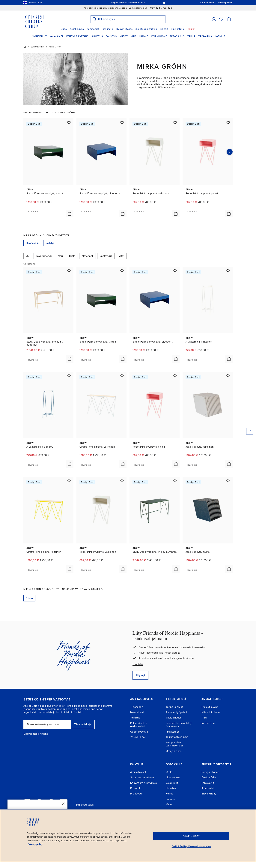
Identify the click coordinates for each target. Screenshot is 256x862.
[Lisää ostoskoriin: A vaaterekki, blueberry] (69, 464)
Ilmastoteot (172, 731)
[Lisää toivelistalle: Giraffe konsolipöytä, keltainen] (69, 481)
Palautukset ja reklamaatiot (138, 724)
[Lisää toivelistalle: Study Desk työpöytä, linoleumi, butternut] (69, 270)
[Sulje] (63, 804)
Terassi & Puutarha (182, 36)
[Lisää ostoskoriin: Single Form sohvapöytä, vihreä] (69, 213)
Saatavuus (106, 256)
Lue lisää (137, 664)
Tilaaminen (136, 707)
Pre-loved (136, 793)
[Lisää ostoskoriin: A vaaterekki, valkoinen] (229, 359)
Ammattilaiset (138, 772)
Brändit (164, 29)
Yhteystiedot (137, 737)
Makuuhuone (139, 36)
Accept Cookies (191, 835)
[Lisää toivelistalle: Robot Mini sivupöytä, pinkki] (228, 122)
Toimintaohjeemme (177, 737)
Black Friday (208, 793)
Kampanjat (93, 29)
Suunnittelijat (178, 29)
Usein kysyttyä (139, 731)
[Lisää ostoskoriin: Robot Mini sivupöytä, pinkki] (229, 213)
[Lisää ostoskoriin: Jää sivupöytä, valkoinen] (229, 464)
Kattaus (170, 799)
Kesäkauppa (77, 29)
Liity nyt (140, 675)
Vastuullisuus (174, 717)
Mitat (121, 256)
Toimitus (135, 717)
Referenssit (208, 723)
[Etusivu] (24, 46)
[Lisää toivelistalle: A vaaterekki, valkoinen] (228, 270)
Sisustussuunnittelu (146, 29)
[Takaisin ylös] (249, 431)
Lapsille (220, 36)
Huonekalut (39, 36)
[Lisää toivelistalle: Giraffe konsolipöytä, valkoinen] (122, 376)
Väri (60, 256)
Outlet (191, 29)
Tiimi (204, 717)
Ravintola (135, 788)
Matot (124, 36)
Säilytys (111, 36)
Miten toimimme (210, 712)
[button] (214, 19)
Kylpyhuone (159, 36)
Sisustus (97, 36)
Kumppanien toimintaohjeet (174, 744)
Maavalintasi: (31, 733)
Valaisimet (56, 36)
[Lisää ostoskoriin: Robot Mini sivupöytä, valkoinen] (176, 213)
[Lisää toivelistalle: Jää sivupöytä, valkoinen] (228, 376)
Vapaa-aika (205, 36)
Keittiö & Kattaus (77, 36)
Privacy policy (35, 844)
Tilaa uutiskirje (82, 724)
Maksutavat (137, 712)
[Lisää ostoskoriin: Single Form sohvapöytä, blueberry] (123, 213)
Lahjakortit (207, 783)
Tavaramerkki (44, 256)
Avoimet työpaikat (176, 712)
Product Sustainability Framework (179, 724)
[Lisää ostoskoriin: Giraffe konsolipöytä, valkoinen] (123, 464)
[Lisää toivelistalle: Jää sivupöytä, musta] (228, 481)
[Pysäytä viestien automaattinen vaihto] (164, 2)
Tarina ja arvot (174, 707)
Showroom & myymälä (143, 783)
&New (29, 598)
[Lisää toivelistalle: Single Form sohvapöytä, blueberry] (122, 122)
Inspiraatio (107, 29)
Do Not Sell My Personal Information (191, 846)
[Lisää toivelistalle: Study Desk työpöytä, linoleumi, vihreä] (175, 481)
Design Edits (209, 777)
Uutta (64, 29)
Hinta (72, 256)
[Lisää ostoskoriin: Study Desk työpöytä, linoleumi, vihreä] (176, 569)
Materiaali (87, 256)
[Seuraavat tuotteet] (230, 152)
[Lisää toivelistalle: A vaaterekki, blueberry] (69, 376)
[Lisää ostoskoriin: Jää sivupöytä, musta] (229, 569)
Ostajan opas (174, 751)
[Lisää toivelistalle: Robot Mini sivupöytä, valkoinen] (175, 122)
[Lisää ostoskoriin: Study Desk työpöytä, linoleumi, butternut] (69, 359)
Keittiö (169, 793)
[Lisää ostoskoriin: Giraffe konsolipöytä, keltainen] (69, 569)
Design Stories (124, 29)
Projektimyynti (209, 707)
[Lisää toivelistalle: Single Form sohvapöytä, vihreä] (69, 122)
